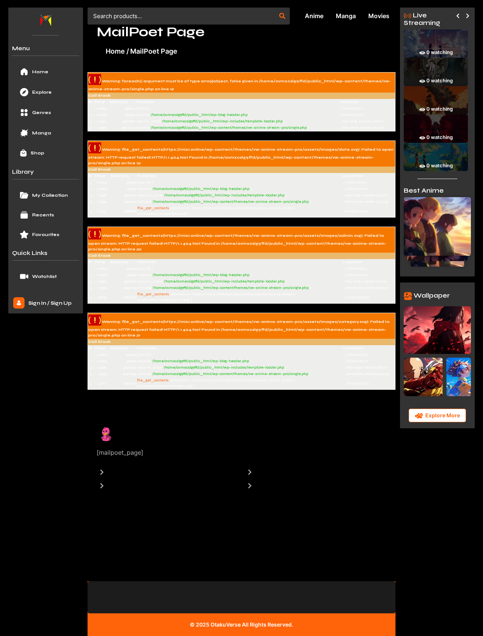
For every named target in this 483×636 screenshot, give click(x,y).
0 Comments (257, 431)
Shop (37, 153)
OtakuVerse (226, 624)
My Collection (50, 195)
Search (282, 16)
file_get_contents (153, 208)
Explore (42, 92)
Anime (314, 16)
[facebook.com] (359, 441)
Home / (117, 51)
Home (40, 71)
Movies (378, 16)
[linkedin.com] (370, 441)
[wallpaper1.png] (437, 329)
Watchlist (44, 276)
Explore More (442, 416)
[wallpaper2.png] (423, 376)
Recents (43, 215)
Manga (41, 133)
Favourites (45, 234)
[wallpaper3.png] (458, 376)
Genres (41, 112)
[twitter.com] (381, 441)
